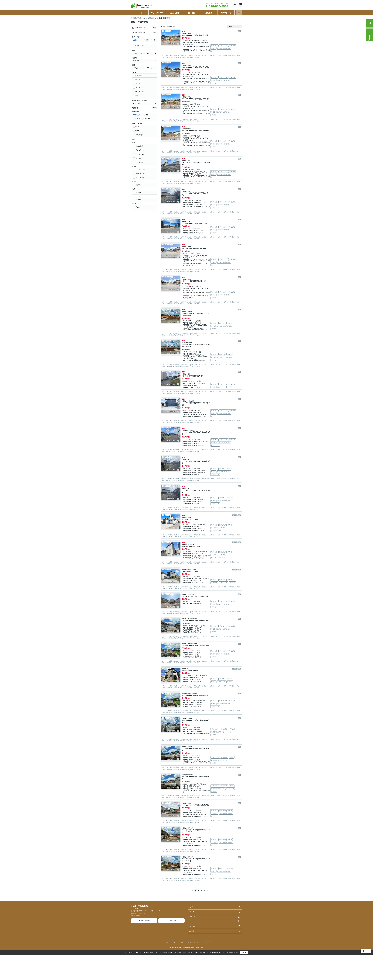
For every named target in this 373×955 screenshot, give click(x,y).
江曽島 (194, 383)
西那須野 (192, 231)
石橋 (190, 580)
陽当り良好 (139, 146)
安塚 (193, 445)
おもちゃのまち (197, 441)
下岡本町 (190, 311)
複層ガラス (139, 199)
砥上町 (189, 517)
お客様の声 (191, 916)
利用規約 (181, 942)
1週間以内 (147, 119)
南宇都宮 (195, 530)
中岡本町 (190, 718)
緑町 (192, 430)
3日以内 (137, 119)
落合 (192, 544)
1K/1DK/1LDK (139, 79)
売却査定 (191, 13)
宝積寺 (191, 628)
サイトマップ (206, 942)
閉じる (244, 952)
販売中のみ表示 (140, 46)
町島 (189, 221)
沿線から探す (174, 13)
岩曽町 (189, 803)
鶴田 (189, 385)
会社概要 (208, 13)
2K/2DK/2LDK (139, 83)
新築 (147, 40)
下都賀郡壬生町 (187, 430)
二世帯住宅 (139, 162)
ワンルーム (138, 75)
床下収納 (138, 192)
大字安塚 (193, 569)
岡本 (190, 323)
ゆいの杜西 (199, 46)
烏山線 (185, 630)
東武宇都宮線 (187, 172)
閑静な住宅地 (140, 150)
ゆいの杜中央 (200, 50)
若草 (189, 160)
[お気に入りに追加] (178, 44)
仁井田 (190, 632)
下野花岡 (190, 630)
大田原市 (185, 221)
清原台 (189, 33)
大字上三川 (194, 594)
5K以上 (137, 96)
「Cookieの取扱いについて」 (219, 952)
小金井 (191, 680)
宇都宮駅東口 (200, 176)
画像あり (138, 126)
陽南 (189, 374)
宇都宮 (191, 174)
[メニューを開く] (239, 12)
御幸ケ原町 (191, 401)
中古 (154, 40)
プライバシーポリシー (193, 942)
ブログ (190, 921)
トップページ (192, 907)
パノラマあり (139, 135)
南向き (138, 207)
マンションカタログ (170, 942)
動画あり (138, 131)
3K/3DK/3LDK (139, 87)
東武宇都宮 (195, 172)
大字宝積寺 (194, 618)
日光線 (185, 385)
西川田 (194, 470)
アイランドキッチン (142, 178)
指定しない (138, 40)
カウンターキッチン (142, 173)
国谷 (193, 443)
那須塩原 (192, 233)
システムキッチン (141, 169)
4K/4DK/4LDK (139, 92)
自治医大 (192, 677)
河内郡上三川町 (187, 594)
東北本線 (185, 174)
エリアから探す (157, 13)
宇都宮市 (185, 33)
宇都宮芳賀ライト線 (189, 42)
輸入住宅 (138, 158)
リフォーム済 (140, 154)
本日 (147, 115)
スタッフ (191, 912)
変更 (154, 28)
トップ (139, 13)
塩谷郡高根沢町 (187, 618)
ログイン (235, 6)
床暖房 (138, 185)
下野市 (184, 668)
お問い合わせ (226, 13)
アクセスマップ (193, 926)
